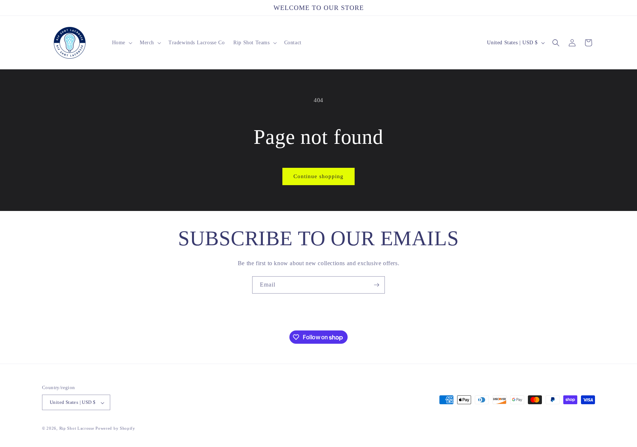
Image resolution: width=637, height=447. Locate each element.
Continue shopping (318, 176)
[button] (121, 43)
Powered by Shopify (115, 428)
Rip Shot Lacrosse (76, 428)
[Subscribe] (376, 285)
